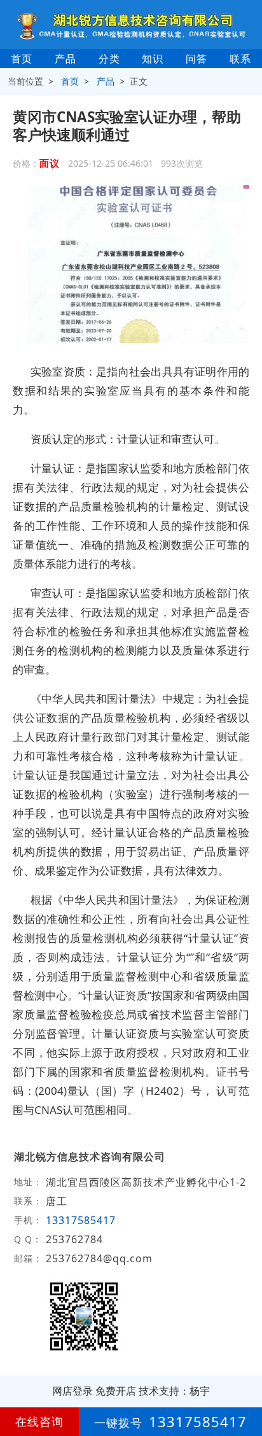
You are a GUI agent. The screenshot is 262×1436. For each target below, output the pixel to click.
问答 (196, 59)
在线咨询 (39, 1421)
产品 (65, 59)
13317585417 (81, 1220)
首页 (21, 59)
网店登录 (72, 1391)
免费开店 (115, 1391)
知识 (152, 59)
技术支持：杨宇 (174, 1391)
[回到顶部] (245, 1387)
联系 (240, 59)
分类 (109, 59)
